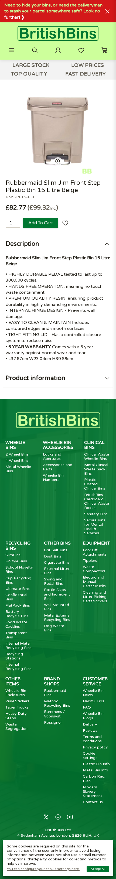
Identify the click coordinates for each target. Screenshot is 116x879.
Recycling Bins (17, 546)
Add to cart (40, 222)
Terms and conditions (92, 738)
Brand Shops (52, 681)
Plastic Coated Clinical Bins (94, 484)
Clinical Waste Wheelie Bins (96, 456)
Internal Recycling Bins (18, 666)
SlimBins (13, 555)
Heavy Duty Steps (16, 715)
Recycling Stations (14, 656)
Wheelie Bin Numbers (53, 477)
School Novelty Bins (19, 569)
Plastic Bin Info (96, 764)
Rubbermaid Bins (55, 692)
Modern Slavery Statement (92, 791)
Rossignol (53, 722)
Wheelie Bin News (93, 692)
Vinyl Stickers (17, 701)
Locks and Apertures (52, 456)
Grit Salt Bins (55, 550)
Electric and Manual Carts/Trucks (94, 581)
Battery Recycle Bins (16, 613)
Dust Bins (52, 556)
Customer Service (95, 681)
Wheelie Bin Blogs (93, 715)
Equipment (96, 543)
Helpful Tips (93, 701)
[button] (11, 50)
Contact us (93, 802)
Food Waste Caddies (16, 624)
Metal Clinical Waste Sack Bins (96, 469)
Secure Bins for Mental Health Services (94, 526)
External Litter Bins (57, 570)
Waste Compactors (94, 569)
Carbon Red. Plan (94, 778)
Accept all (98, 869)
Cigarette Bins (57, 562)
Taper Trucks (16, 707)
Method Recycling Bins (57, 703)
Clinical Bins (94, 445)
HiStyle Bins (16, 561)
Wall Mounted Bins (56, 607)
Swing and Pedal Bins (53, 581)
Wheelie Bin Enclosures (15, 692)
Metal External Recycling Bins (57, 617)
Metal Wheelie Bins (18, 468)
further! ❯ (14, 17)
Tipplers (90, 560)
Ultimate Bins (17, 588)
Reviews (90, 730)
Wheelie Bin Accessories (58, 445)
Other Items (13, 681)
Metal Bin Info (95, 770)
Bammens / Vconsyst (54, 713)
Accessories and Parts (57, 467)
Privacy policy (95, 747)
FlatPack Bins (17, 605)
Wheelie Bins (15, 445)
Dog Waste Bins (54, 628)
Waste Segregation (16, 726)
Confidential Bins (16, 597)
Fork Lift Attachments (95, 552)
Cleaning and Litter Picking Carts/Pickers (95, 596)
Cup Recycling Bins (18, 580)
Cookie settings (90, 755)
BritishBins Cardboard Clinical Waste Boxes (96, 501)
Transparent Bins (16, 635)
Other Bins (57, 543)
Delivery (90, 724)
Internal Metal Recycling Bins (18, 645)
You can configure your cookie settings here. (43, 869)
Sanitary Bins (96, 514)
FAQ (87, 707)
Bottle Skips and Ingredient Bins (57, 594)
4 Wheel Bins (17, 460)
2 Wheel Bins (17, 454)
